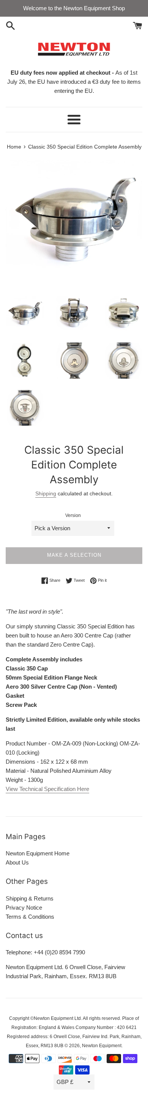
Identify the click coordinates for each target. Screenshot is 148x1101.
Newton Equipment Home (37, 853)
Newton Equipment (101, 1045)
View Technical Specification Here (47, 789)
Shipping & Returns (30, 898)
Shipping (45, 493)
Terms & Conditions (30, 916)
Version (73, 515)
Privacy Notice (24, 907)
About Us (17, 862)
